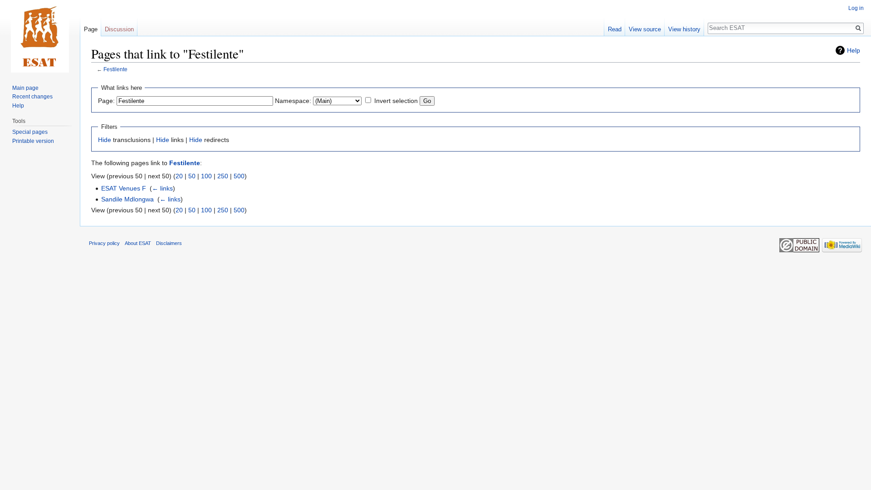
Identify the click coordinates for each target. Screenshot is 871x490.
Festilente (115, 69)
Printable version (33, 141)
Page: (106, 100)
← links (162, 188)
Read (614, 29)
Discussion (119, 29)
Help (853, 50)
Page (91, 29)
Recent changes (32, 96)
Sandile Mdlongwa (127, 199)
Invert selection (396, 100)
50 (192, 176)
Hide (104, 139)
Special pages (30, 132)
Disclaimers (169, 243)
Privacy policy (104, 243)
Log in (856, 8)
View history (684, 29)
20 (179, 176)
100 (206, 176)
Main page (25, 88)
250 (222, 176)
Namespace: (293, 100)
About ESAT (138, 243)
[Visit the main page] (40, 36)
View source (645, 29)
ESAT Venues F (123, 188)
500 (239, 176)
